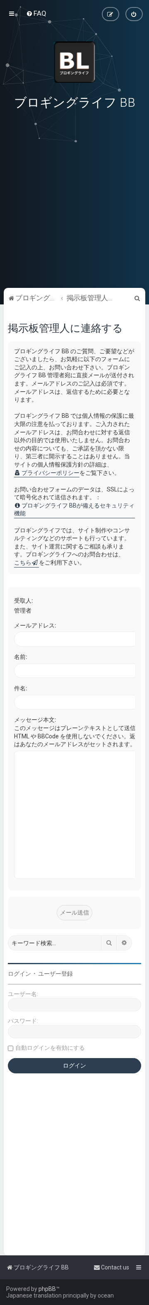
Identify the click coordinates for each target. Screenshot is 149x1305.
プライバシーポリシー (50, 472)
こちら (22, 562)
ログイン (19, 973)
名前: (20, 657)
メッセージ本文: (35, 719)
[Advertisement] (74, 230)
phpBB (47, 1289)
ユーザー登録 (55, 973)
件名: (20, 688)
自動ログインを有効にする (50, 1047)
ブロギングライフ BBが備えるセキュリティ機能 (74, 509)
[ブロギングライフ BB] (74, 62)
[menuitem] (36, 13)
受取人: (23, 600)
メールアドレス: (35, 625)
